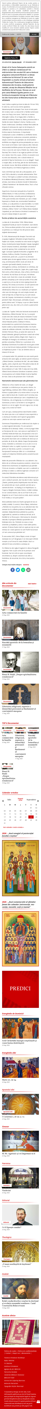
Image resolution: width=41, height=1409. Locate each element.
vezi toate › (32, 583)
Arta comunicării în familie (14, 613)
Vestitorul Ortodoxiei (11, 1366)
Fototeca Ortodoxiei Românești (14, 1358)
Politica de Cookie (8, 34)
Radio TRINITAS (9, 1361)
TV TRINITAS (8, 1363)
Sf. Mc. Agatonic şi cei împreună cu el (18, 1154)
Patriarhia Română (10, 1372)
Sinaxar (5, 1126)
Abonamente (26, 1353)
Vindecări (6, 1191)
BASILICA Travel (9, 1378)
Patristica (6, 1163)
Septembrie (31, 800)
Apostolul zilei (8, 1089)
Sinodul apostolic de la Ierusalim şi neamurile (18, 644)
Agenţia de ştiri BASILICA (12, 1369)
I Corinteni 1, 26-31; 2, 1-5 (13, 1117)
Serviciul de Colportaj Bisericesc (14, 1381)
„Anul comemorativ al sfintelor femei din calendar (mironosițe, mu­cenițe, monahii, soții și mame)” (19, 904)
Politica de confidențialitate (27, 1351)
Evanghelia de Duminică (13, 1013)
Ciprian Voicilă (16, 62)
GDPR (19, 34)
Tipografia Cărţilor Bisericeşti (14, 1386)
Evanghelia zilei (9, 1053)
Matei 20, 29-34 (9, 1080)
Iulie (9, 800)
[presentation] (2, 799)
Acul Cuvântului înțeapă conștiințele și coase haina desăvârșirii (19, 1042)
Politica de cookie (10, 1351)
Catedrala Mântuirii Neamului (14, 1375)
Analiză (5, 1274)
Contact (8, 1353)
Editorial (5, 1200)
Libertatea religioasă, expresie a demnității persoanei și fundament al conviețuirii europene (19, 709)
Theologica (6, 1237)
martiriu (26, 565)
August (20, 800)
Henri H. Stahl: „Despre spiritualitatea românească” (19, 676)
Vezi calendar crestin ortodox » (13, 827)
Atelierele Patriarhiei (11, 1383)
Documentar (7, 52)
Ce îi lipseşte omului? (11, 1227)
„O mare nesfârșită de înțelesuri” (16, 1264)
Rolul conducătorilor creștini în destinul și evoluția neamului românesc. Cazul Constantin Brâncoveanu (20, 1303)
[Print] (28, 570)
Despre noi (16, 1353)
